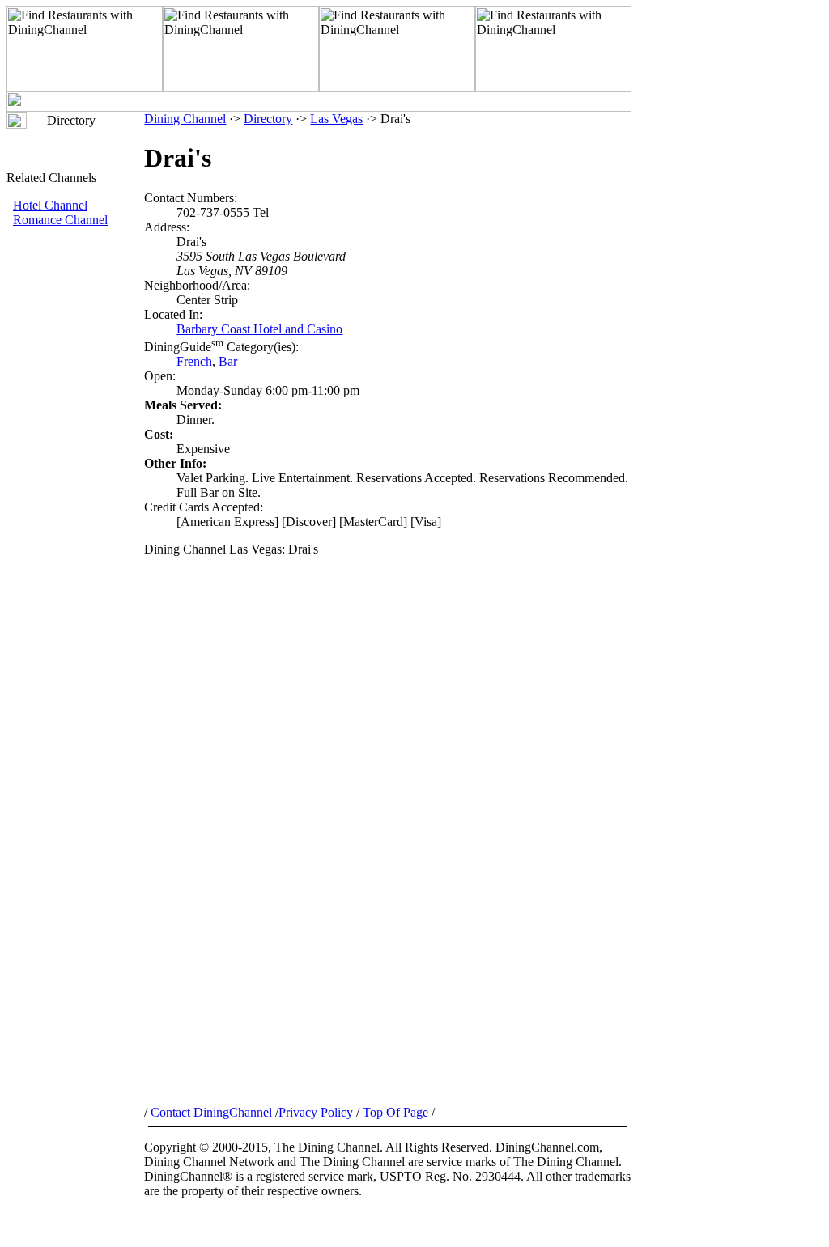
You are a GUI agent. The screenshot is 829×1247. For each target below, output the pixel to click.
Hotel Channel (50, 205)
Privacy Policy (315, 1112)
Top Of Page (395, 1112)
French (194, 361)
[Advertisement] (75, 499)
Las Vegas (336, 118)
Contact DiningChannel (211, 1112)
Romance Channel (60, 220)
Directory (268, 118)
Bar (228, 361)
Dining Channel (185, 118)
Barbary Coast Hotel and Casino (259, 329)
